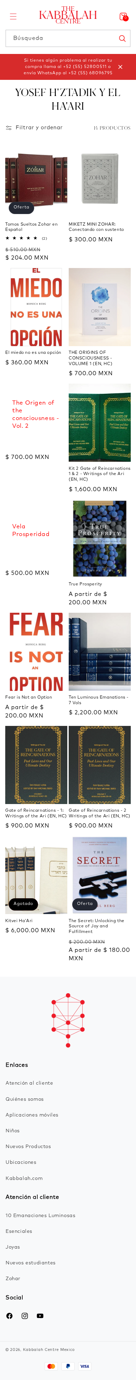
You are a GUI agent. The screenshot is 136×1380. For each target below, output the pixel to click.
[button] (13, 16)
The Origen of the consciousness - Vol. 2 (35, 414)
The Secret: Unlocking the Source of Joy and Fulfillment (96, 926)
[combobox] (68, 38)
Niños (13, 1130)
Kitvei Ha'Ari (19, 921)
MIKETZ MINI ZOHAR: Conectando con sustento (96, 227)
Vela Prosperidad (31, 530)
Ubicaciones (21, 1162)
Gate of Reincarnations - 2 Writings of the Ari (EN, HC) (99, 813)
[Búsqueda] (122, 38)
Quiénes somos (25, 1099)
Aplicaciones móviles (32, 1115)
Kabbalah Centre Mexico (49, 1350)
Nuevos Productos (28, 1146)
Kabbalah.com (24, 1178)
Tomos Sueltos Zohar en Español (31, 227)
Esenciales (19, 1231)
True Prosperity (85, 584)
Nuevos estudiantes (31, 1263)
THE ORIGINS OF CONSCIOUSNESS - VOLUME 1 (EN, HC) (90, 358)
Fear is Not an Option (28, 697)
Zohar (13, 1278)
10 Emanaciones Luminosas (40, 1215)
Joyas (13, 1247)
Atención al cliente (29, 1083)
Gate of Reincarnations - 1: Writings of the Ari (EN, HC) (36, 813)
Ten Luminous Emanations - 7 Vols (99, 700)
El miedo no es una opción (33, 353)
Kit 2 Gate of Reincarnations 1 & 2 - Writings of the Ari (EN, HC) (100, 474)
